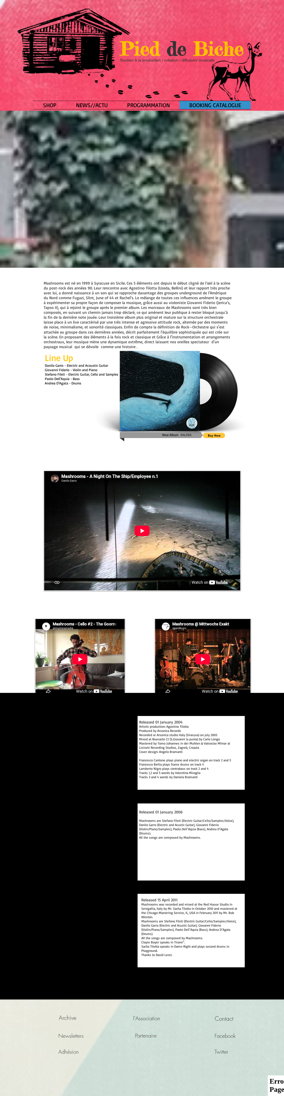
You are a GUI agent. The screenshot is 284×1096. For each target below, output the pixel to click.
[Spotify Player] (72, 426)
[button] (214, 435)
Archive (67, 1018)
